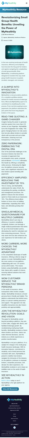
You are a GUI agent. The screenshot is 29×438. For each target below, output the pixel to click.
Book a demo (5, 380)
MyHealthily (16, 160)
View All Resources (10, 389)
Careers (14, 420)
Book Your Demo (14, 418)
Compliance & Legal (4, 433)
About (14, 414)
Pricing (14, 416)
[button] (26, 3)
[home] (8, 3)
